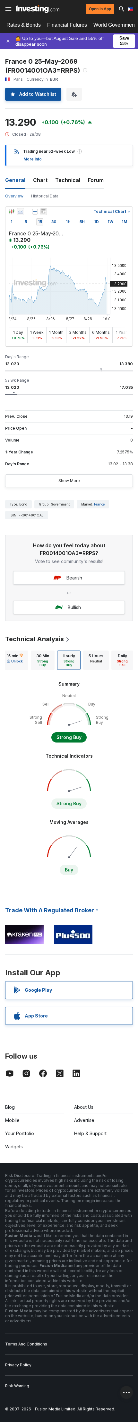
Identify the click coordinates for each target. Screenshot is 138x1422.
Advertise (84, 1120)
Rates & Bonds (23, 25)
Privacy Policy (18, 1365)
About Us (83, 1107)
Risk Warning (17, 1385)
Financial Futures (67, 25)
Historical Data (44, 196)
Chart (40, 180)
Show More (69, 480)
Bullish (74, 607)
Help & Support (90, 1133)
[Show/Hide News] (43, 211)
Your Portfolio (19, 1133)
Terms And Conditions (26, 1344)
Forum (96, 180)
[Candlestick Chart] (11, 211)
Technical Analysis (34, 639)
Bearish (74, 577)
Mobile (12, 1120)
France (99, 504)
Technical (67, 180)
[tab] (14, 660)
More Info (32, 159)
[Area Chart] (20, 211)
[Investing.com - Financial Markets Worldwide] (37, 9)
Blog (10, 1107)
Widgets (14, 1146)
